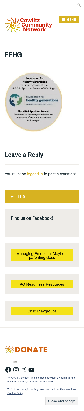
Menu (71, 19)
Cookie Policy (15, 393)
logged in (35, 173)
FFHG (20, 196)
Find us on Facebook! (32, 218)
